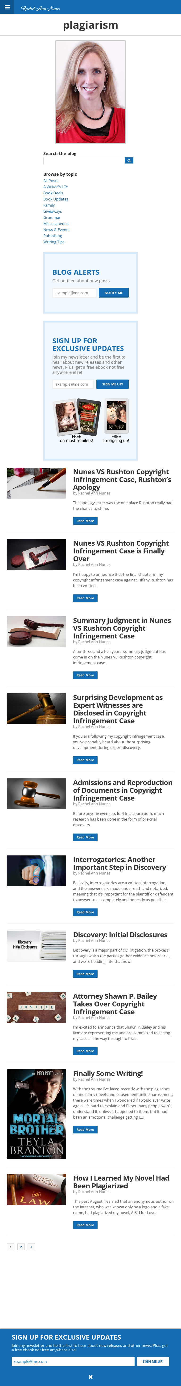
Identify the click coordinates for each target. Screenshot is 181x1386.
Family (49, 205)
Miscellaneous (56, 223)
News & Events (56, 229)
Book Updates (55, 198)
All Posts (50, 180)
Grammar (52, 217)
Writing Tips (54, 241)
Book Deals (53, 192)
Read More (85, 521)
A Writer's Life (55, 186)
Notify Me (114, 292)
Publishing (52, 235)
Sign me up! (112, 384)
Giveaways (52, 211)
